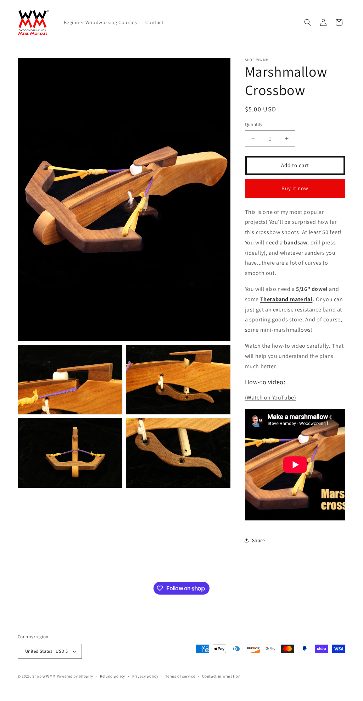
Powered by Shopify (75, 676)
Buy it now (294, 188)
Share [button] (258, 540)
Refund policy (112, 676)
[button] (307, 22)
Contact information (221, 676)
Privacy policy (145, 676)
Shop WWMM (44, 676)
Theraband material (286, 299)
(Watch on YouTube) (270, 397)
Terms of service (180, 676)
